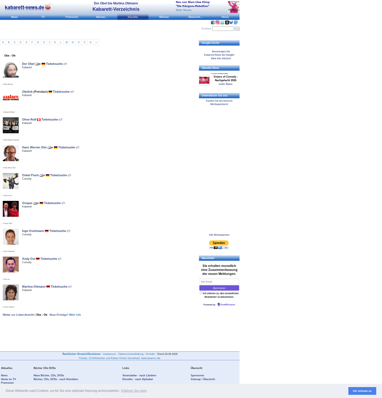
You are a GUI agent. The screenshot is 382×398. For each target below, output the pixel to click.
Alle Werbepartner (219, 235)
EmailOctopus (228, 305)
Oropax (27, 203)
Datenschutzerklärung (130, 354)
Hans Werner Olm (34, 147)
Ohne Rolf (29, 119)
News (14, 17)
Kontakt (150, 354)
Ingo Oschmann (33, 231)
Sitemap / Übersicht (203, 379)
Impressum (109, 354)
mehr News (225, 84)
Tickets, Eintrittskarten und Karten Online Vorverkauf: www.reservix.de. (120, 358)
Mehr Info (75, 314)
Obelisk (27, 91)
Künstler (133, 17)
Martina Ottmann (34, 286)
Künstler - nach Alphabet (137, 379)
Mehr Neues (183, 10)
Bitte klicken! (219, 58)
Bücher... (101, 17)
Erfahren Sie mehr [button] (134, 390)
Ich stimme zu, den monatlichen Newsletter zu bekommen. (221, 294)
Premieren (71, 17)
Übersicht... (195, 17)
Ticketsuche (54, 63)
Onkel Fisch (30, 175)
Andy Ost (28, 258)
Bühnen (164, 17)
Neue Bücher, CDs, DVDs (49, 375)
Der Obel (28, 63)
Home (225, 17)
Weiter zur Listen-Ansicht (18, 314)
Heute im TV (8, 379)
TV (43, 17)
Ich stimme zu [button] (362, 390)
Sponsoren (197, 375)
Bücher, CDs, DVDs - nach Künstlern (56, 379)
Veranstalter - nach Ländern (139, 375)
